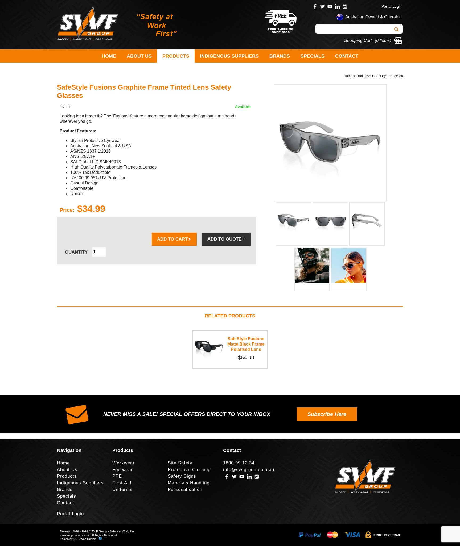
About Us (139, 56)
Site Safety (180, 462)
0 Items (383, 40)
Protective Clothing (189, 469)
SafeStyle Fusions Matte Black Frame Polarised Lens (246, 344)
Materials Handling (189, 482)
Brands (279, 56)
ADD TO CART (172, 239)
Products (175, 56)
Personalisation (185, 489)
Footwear (122, 469)
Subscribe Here (326, 414)
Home (109, 56)
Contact (346, 56)
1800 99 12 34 (238, 462)
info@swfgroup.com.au (248, 469)
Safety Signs (182, 476)
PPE (375, 76)
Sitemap (65, 531)
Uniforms (122, 489)
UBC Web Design (84, 538)
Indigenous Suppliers (229, 56)
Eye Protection (392, 76)
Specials (313, 56)
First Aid (121, 482)
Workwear (123, 462)
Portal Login (391, 6)
